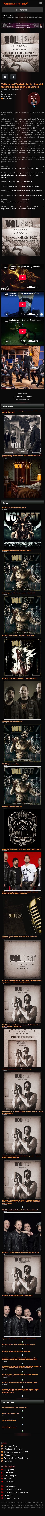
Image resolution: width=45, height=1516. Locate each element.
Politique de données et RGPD (16, 1452)
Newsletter (9, 1461)
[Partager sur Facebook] (5, 77)
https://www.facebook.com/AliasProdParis (28, 195)
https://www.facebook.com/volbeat (20, 182)
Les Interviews (10, 1486)
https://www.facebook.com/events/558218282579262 (19, 168)
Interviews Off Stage (13, 1489)
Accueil (5, 15)
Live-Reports (9, 1472)
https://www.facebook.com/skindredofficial (24, 186)
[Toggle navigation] (41, 3)
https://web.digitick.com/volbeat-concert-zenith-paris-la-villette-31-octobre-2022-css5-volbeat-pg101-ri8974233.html (22, 175)
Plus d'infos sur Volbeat (22, 396)
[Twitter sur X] (13, 77)
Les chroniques (11, 1475)
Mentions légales (11, 1446)
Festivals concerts (12, 1498)
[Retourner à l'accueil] (15, 3)
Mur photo (9, 1495)
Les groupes (10, 1469)
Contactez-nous (11, 1455)
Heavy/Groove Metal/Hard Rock (23, 399)
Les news (8, 1478)
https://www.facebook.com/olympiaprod (15, 202)
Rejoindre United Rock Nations (16, 1458)
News (11, 15)
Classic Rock (9, 1481)
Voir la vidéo (7, 99)
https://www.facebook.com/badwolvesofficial (26, 191)
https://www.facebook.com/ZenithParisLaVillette (18, 209)
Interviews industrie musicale (16, 1492)
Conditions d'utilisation (14, 1449)
